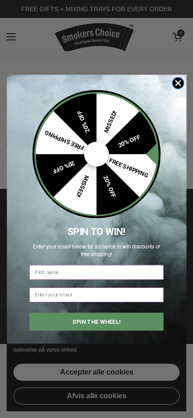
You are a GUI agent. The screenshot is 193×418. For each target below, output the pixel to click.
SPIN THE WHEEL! (96, 321)
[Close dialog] (178, 83)
